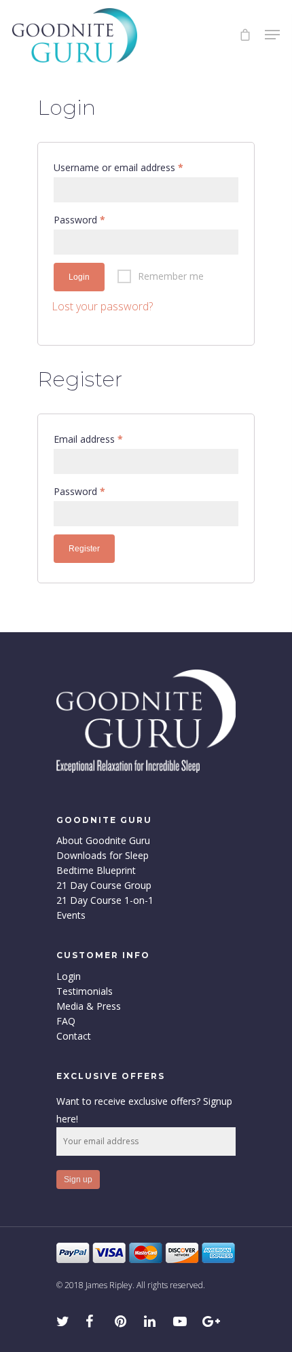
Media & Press (88, 1006)
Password (79, 219)
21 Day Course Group (103, 885)
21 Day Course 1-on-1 (104, 900)
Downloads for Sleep (102, 855)
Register (84, 548)
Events (71, 915)
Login (79, 277)
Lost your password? (102, 306)
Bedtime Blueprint (96, 870)
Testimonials (84, 991)
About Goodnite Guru (103, 840)
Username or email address (118, 167)
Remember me (171, 276)
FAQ (65, 1021)
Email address (88, 439)
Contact (73, 1036)
